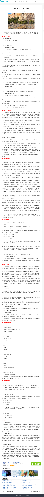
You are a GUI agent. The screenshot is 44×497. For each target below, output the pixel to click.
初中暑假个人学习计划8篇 (7, 480)
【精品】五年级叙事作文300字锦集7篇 (29, 484)
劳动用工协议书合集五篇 (7, 482)
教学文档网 (19, 495)
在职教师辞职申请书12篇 (26, 480)
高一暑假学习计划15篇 (9, 491)
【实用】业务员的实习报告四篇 (8, 484)
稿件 (27, 1)
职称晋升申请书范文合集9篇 (27, 485)
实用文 (34, 1)
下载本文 (27, 11)
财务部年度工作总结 (25, 488)
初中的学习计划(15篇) (36, 491)
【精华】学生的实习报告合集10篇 (8, 485)
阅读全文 (23, 11)
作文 (30, 1)
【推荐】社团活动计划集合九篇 (8, 488)
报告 (19, 1)
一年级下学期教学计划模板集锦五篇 (9, 487)
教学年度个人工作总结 (26, 482)
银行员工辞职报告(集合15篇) (27, 487)
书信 (23, 1)
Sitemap (30, 495)
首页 (15, 1)
